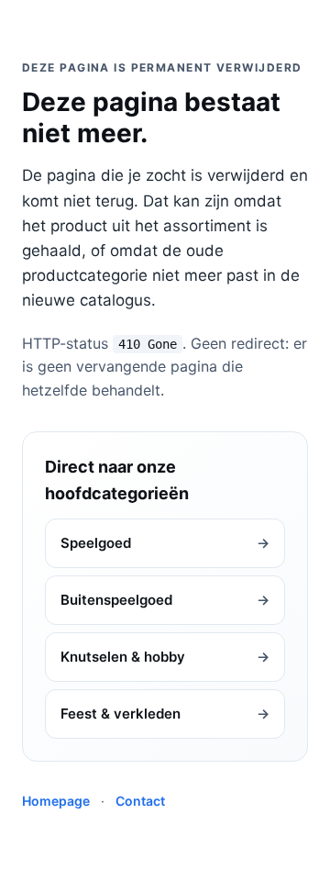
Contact (140, 801)
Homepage (56, 801)
